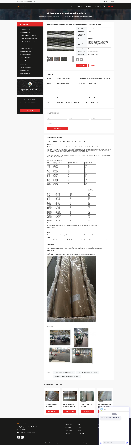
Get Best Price (81, 65)
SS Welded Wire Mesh (25, 29)
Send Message (57, 128)
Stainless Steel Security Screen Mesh (29, 45)
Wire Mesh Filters (24, 61)
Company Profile (69, 424)
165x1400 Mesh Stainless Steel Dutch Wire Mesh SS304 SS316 (104, 406)
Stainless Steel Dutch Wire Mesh (51, 16)
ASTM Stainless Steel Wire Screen (51, 405)
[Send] (127, 442)
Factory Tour (68, 427)
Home (40, 16)
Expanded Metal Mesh (25, 54)
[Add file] (101, 442)
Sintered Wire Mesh (24, 70)
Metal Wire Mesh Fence (25, 73)
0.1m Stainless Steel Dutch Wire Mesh (64, 372)
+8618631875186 (29, 106)
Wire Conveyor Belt (24, 64)
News (79, 424)
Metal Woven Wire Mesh (25, 51)
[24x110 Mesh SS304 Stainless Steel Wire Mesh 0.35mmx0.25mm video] (60, 41)
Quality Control (69, 430)
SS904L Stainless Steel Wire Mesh (86, 405)
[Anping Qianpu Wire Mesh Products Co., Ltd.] (22, 6)
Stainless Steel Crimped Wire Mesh (28, 38)
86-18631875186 (32, 103)
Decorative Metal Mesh (25, 67)
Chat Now (30, 110)
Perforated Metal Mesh (25, 57)
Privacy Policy (81, 433)
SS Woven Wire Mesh (25, 32)
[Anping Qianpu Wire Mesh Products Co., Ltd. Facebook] (104, 1)
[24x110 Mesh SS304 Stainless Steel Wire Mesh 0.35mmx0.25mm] (52, 395)
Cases (79, 427)
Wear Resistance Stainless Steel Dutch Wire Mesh (67, 376)
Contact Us (68, 433)
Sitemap (79, 430)
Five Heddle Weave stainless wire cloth (87, 372)
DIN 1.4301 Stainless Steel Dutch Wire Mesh (69, 405)
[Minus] (127, 409)
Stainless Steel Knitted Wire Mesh (28, 41)
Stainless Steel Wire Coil (26, 48)
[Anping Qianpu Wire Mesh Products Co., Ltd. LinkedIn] (106, 1)
